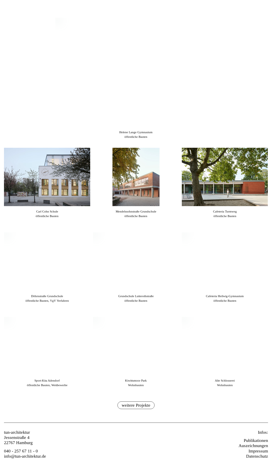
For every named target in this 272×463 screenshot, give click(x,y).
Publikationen (256, 440)
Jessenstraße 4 (16, 437)
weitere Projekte (136, 405)
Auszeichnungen (253, 445)
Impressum (258, 450)
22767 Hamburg (18, 442)
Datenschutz (257, 456)
